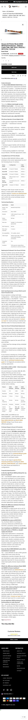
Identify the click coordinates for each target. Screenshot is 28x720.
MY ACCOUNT (6, 680)
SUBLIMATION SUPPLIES (6, 661)
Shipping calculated (14, 55)
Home (3, 11)
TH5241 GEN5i (22, 463)
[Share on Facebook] (18, 75)
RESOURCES (6, 666)
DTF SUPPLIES (6, 658)
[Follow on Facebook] (4, 690)
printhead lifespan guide (19, 453)
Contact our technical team (19, 193)
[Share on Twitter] (20, 75)
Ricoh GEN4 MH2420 (7, 420)
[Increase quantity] (8, 60)
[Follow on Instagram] (7, 690)
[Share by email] (25, 75)
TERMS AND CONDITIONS (20, 662)
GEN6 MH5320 (11, 463)
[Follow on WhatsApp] (11, 690)
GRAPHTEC (5, 664)
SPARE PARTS (6, 653)
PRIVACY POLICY (21, 659)
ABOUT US (19, 651)
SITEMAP (19, 670)
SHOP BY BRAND (7, 655)
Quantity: (3, 57)
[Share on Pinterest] (23, 75)
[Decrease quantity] (3, 60)
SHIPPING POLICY (21, 653)
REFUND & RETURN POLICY (21, 656)
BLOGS (18, 666)
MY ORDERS (6, 683)
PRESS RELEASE (21, 668)
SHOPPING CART (7, 685)
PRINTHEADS (6, 651)
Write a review (14, 639)
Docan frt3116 (7, 619)
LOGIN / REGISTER (7, 678)
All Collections (10, 11)
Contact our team (15, 596)
